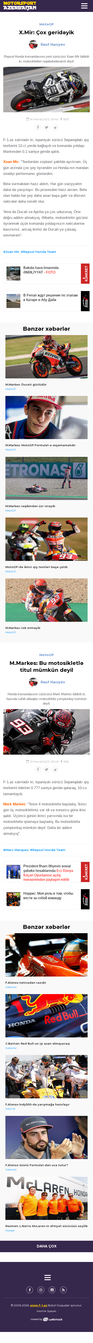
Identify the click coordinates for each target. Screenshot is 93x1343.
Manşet (10, 1230)
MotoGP (46, 24)
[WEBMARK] (46, 1319)
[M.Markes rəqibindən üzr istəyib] (46, 478)
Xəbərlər (11, 987)
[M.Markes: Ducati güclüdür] (46, 356)
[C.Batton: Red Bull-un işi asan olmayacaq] (46, 1015)
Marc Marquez (17, 850)
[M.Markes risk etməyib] (46, 600)
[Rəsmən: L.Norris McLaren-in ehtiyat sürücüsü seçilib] (46, 1198)
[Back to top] (80, 1330)
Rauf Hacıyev (53, 44)
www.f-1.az (38, 1305)
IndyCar (10, 1108)
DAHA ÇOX (46, 1246)
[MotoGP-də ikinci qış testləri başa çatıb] (46, 539)
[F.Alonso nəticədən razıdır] (46, 955)
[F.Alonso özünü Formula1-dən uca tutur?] (46, 1137)
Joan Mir (12, 252)
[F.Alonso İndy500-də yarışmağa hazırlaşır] (46, 1076)
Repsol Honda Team (39, 252)
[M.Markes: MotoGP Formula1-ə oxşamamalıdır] (46, 417)
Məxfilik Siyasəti (46, 1311)
